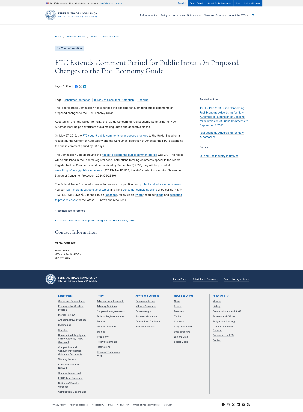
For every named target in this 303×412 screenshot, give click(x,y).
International (104, 347)
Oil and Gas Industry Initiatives (219, 156)
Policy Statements (107, 342)
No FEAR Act (123, 405)
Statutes (63, 330)
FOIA (110, 405)
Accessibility (98, 405)
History (216, 306)
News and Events (75, 36)
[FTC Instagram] (228, 405)
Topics (177, 316)
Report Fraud (196, 3)
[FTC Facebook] (223, 405)
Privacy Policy (58, 405)
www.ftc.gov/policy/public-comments (78, 170)
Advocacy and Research (110, 301)
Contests (179, 321)
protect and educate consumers (160, 184)
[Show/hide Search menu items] (253, 15)
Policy (100, 296)
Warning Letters (67, 359)
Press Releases (110, 36)
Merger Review (66, 315)
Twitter (139, 194)
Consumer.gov (144, 311)
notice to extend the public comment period (129, 154)
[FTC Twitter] (233, 404)
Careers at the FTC (223, 335)
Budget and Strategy (224, 321)
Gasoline (143, 100)
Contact (217, 340)
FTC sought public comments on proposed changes (115, 135)
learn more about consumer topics (88, 189)
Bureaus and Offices (224, 316)
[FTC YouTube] (243, 405)
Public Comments (106, 326)
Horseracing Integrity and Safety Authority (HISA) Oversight (72, 339)
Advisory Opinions (107, 306)
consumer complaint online (140, 189)
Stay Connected (183, 326)
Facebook (111, 194)
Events (177, 306)
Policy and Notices (79, 405)
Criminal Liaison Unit (69, 373)
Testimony (103, 337)
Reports (101, 321)
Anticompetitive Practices (72, 320)
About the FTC (221, 296)
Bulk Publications (145, 326)
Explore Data (181, 337)
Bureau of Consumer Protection (114, 100)
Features (179, 311)
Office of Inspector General (146, 405)
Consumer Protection (77, 100)
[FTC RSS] (248, 405)
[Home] (72, 18)
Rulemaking (64, 325)
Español (182, 3)
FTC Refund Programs (70, 378)
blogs (159, 194)
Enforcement (65, 296)
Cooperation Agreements (111, 311)
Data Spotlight (182, 331)
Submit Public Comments (219, 3)
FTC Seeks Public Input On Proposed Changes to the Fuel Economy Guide (95, 220)
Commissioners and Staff (227, 311)
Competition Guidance (148, 321)
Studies (101, 331)
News (93, 36)
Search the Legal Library (248, 3)
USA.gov (168, 405)
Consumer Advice (145, 301)
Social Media (181, 342)
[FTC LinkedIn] (238, 405)
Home (58, 36)
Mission (217, 301)
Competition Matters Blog (72, 392)
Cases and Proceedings (71, 301)
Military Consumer (146, 306)
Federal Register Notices (110, 316)
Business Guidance (146, 316)
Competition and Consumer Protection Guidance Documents (70, 351)
